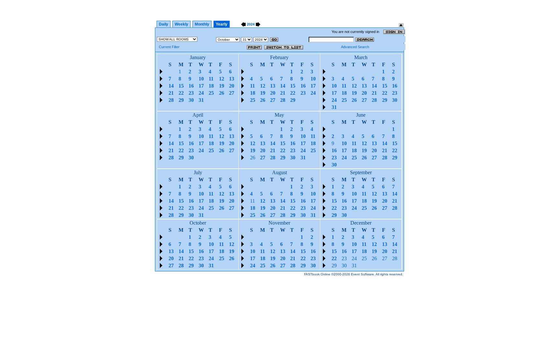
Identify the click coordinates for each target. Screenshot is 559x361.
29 (334, 265)
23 (344, 258)
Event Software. (363, 274)
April (197, 115)
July (198, 172)
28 (394, 258)
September (361, 172)
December (360, 223)
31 (354, 265)
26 (252, 157)
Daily (163, 24)
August (279, 172)
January (198, 57)
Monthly (202, 24)
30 (344, 265)
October (198, 223)
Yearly (221, 24)
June (361, 115)
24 (354, 258)
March (360, 57)
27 (384, 258)
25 (364, 258)
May (279, 115)
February (279, 57)
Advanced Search (355, 47)
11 (252, 201)
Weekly (181, 24)
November (279, 223)
